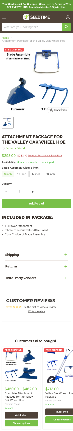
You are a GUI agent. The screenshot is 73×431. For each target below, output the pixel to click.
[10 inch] (22, 178)
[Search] (66, 27)
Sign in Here (58, 7)
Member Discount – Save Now (45, 155)
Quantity (7, 184)
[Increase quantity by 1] (32, 191)
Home (5, 37)
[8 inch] (8, 178)
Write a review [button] (36, 311)
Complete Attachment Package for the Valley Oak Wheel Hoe (19, 397)
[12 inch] (36, 178)
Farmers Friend (15, 148)
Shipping (12, 255)
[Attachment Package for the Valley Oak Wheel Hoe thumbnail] (7, 122)
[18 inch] (51, 178)
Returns (11, 266)
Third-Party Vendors (20, 278)
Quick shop (21, 415)
